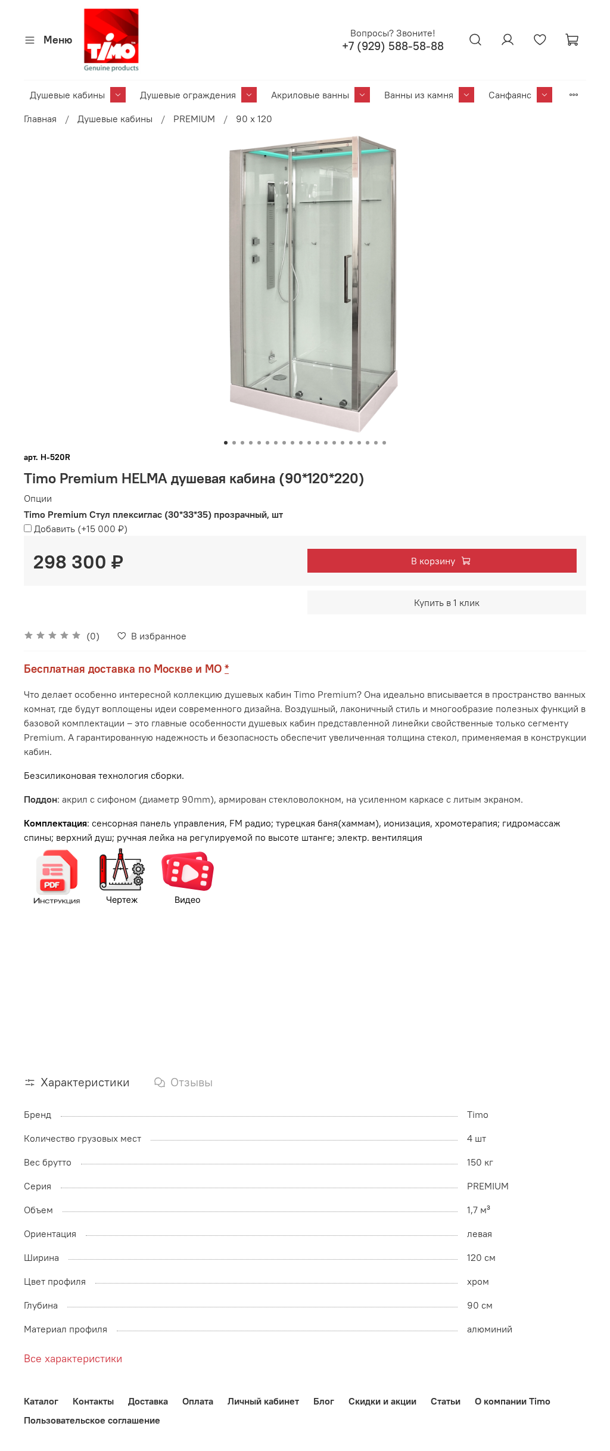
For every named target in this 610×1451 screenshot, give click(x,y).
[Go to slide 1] (226, 443)
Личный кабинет (263, 1401)
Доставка (148, 1401)
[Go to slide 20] (384, 443)
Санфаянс (509, 95)
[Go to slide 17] (359, 443)
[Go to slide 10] (301, 443)
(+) (80, 529)
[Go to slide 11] (309, 443)
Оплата (197, 1401)
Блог (323, 1401)
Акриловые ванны (310, 95)
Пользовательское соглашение (92, 1420)
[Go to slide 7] (276, 443)
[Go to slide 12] (317, 443)
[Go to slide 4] (251, 443)
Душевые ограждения (188, 95)
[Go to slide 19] (376, 443)
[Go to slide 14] (334, 443)
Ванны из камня (418, 95)
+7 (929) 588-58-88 (393, 46)
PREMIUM (194, 119)
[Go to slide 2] (234, 443)
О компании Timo (512, 1401)
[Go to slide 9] (292, 443)
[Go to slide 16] (351, 443)
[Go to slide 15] (342, 443)
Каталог (41, 1401)
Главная (40, 119)
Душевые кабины (67, 95)
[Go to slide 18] (367, 443)
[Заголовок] (56, 876)
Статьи (445, 1401)
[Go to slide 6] (267, 443)
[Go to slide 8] (284, 443)
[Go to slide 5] (259, 443)
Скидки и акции (382, 1401)
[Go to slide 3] (242, 443)
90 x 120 (254, 119)
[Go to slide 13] (326, 443)
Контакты (93, 1401)
